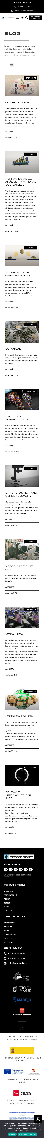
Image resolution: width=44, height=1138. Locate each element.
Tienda (7, 899)
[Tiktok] (31, 869)
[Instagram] (11, 869)
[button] (18, 18)
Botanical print (17, 349)
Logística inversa (19, 716)
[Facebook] (6, 869)
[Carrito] (22, 18)
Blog (6, 907)
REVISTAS (8, 927)
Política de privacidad (27, 1134)
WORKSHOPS (9, 923)
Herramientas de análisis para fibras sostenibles (20, 182)
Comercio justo (18, 103)
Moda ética (14, 634)
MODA (6, 930)
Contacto (8, 911)
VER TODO (8, 942)
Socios (7, 903)
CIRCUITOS (8, 938)
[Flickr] (26, 869)
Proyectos (9, 895)
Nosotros (8, 891)
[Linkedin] (16, 869)
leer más (9, 132)
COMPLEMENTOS (11, 934)
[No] (40, 1129)
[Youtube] (21, 869)
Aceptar (12, 1134)
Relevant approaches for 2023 (18, 795)
